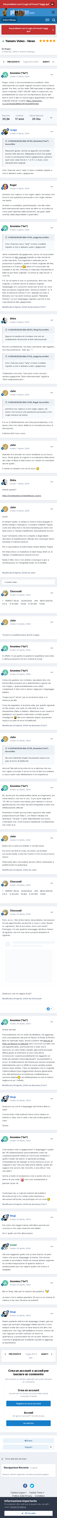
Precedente (13, 62)
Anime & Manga (27, 51)
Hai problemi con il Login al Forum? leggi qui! (26, 4)
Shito (13, 318)
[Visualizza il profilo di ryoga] (5, 132)
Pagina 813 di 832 (31, 62)
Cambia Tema (36, 1492)
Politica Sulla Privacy (22, 1496)
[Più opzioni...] (52, 75)
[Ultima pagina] (53, 62)
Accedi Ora (28, 1423)
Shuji (36, 329)
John (13, 391)
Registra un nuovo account (28, 1403)
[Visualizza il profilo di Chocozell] (5, 593)
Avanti (46, 62)
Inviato (19, 76)
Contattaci (40, 1496)
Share (29, 1440)
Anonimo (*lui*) (19, 73)
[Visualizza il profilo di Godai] (5, 1247)
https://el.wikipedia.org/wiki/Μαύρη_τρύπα (21, 495)
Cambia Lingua (18, 1492)
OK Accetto (30, 1513)
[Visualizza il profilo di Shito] (5, 320)
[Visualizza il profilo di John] (5, 393)
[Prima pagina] (4, 62)
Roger (8, 49)
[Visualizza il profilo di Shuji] (5, 1099)
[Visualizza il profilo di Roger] (5, 187)
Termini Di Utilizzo (18, 1507)
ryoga (36, 237)
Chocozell (15, 591)
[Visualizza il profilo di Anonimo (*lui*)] (5, 75)
